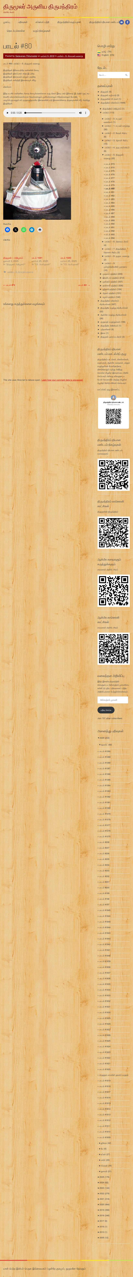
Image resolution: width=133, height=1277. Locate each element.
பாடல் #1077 (104, 825)
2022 (104, 1193)
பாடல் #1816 (104, 1097)
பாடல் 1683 (65, 257)
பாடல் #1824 (104, 1046)
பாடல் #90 (110, 223)
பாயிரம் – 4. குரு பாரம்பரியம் (117, 147)
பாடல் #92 (110, 230)
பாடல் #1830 (104, 1012)
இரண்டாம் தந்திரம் (111, 277)
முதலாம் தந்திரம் (110, 273)
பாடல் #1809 (104, 1137)
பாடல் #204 (104, 864)
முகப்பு (6, 22)
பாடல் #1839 (104, 961)
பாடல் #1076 (104, 830)
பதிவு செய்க (106, 709)
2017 (103, 1220)
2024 (104, 1182)
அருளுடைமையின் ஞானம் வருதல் (113, 1074)
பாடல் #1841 (104, 949)
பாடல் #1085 (104, 779)
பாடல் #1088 (104, 762)
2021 (104, 1198)
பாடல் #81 (84, 284)
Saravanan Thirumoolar (26, 55)
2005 (104, 1237)
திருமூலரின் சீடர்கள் (109, 98)
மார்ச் (105, 1159)
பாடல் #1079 (104, 813)
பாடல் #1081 (104, 802)
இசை (103, 332)
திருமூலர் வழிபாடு (108, 95)
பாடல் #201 (104, 881)
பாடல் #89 (110, 220)
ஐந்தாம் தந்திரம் (109, 289)
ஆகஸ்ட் (106, 744)
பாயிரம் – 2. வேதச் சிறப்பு (116, 133)
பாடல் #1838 (104, 967)
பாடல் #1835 (104, 984)
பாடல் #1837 (104, 972)
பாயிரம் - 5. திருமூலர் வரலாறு (70, 55)
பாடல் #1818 (104, 1086)
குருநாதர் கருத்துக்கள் (110, 321)
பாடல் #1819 (104, 1080)
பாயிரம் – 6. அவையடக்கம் (116, 241)
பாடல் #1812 (104, 1120)
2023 (104, 1187)
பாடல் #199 (104, 893)
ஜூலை (106, 1142)
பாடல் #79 (9, 284)
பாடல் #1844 (104, 915)
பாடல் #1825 (104, 1040)
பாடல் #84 (110, 202)
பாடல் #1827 (104, 1029)
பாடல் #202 (104, 876)
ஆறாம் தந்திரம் (109, 293)
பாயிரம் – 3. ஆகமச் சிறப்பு (116, 140)
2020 (104, 1204)
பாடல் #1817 (104, 1091)
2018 (104, 1215)
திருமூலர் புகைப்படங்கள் (111, 336)
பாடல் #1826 (104, 1035)
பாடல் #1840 (104, 955)
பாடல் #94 (110, 237)
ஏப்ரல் (105, 1154)
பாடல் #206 (104, 853)
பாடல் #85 (110, 206)
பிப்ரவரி (106, 1165)
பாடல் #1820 (104, 1069)
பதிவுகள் (23, 22)
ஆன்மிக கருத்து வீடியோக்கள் (114, 314)
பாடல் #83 (110, 199)
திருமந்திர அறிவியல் (109, 325)
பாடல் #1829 (104, 1018)
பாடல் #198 (104, 898)
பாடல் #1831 (104, 1006)
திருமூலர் (104, 91)
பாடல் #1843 (104, 932)
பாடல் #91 (110, 227)
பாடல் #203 (104, 870)
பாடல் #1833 (104, 995)
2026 (104, 737)
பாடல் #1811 (104, 1125)
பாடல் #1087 (104, 768)
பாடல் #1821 (104, 1063)
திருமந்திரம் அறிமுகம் (112, 108)
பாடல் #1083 (104, 790)
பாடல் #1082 (104, 796)
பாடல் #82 (110, 195)
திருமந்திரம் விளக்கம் (110, 102)
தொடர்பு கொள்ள (16, 30)
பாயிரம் (106, 112)
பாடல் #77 (110, 177)
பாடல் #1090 (104, 751)
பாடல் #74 (110, 167)
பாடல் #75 (110, 170)
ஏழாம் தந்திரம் (109, 296)
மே (103, 1148)
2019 (104, 1209)
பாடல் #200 (104, 887)
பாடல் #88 (110, 216)
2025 (104, 1176)
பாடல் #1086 (104, 774)
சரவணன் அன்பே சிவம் (107, 569)
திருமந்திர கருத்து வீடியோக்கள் (114, 307)
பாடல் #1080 (104, 807)
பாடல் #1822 (104, 1057)
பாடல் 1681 (37, 257)
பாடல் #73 (110, 163)
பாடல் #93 (110, 234)
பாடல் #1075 (104, 836)
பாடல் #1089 (104, 756)
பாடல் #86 (110, 209)
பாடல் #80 (110, 188)
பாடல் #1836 (104, 978)
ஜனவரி (106, 1171)
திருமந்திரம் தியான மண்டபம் (104, 22)
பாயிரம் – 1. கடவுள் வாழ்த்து (117, 125)
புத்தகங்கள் (106, 329)
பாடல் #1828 (104, 1023)
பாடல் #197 (104, 904)
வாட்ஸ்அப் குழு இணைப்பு (108, 389)
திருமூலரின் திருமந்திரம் (107, 511)
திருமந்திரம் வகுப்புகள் (69, 22)
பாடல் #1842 (104, 944)
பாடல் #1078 (104, 819)
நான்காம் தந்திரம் (110, 285)
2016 (103, 1226)
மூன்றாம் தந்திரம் (110, 281)
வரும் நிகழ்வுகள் (41, 30)
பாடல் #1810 (104, 1131)
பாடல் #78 (110, 181)
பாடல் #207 (104, 847)
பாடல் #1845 (104, 910)
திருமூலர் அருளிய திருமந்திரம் (40, 6)
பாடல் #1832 (104, 1000)
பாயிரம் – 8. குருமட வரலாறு (117, 256)
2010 (103, 1232)
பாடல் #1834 (104, 989)
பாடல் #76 (110, 174)
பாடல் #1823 (104, 1052)
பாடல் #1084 (104, 785)
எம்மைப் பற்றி (42, 22)
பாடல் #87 (110, 213)
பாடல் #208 (104, 842)
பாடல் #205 (104, 859)
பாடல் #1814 (104, 1108)
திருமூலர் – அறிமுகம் (13, 257)
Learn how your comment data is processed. (62, 379)
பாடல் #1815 (104, 1103)
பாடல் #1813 (104, 1114)
